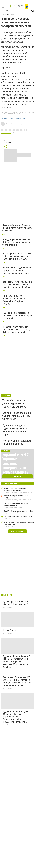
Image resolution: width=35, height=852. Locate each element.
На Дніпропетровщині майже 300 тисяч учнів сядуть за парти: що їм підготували (16, 256)
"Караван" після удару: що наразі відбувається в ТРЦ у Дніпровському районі (16, 330)
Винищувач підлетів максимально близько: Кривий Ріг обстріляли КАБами (13, 300)
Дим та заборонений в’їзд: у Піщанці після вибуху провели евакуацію (17, 228)
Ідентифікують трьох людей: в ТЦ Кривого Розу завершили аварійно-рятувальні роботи (17, 284)
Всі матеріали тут (17, 476)
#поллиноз (4, 118)
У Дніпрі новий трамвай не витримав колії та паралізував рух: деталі (17, 315)
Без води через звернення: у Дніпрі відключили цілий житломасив (17, 416)
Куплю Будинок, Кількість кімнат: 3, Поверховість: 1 (15, 602)
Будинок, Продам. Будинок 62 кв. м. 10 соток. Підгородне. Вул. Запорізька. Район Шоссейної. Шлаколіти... (16, 716)
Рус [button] (7, 11)
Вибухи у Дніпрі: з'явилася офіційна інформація (17, 442)
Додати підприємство (17, 531)
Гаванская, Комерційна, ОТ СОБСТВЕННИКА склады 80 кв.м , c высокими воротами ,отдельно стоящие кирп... (17, 681)
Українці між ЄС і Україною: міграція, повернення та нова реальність (16, 463)
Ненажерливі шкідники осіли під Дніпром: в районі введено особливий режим (16, 270)
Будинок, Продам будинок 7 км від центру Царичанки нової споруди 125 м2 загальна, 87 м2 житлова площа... (17, 661)
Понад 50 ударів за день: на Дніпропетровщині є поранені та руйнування (17, 242)
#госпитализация (20, 118)
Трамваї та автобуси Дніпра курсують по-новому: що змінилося (14, 403)
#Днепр (11, 118)
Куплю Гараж (9, 630)
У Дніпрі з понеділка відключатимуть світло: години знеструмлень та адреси (16, 430)
